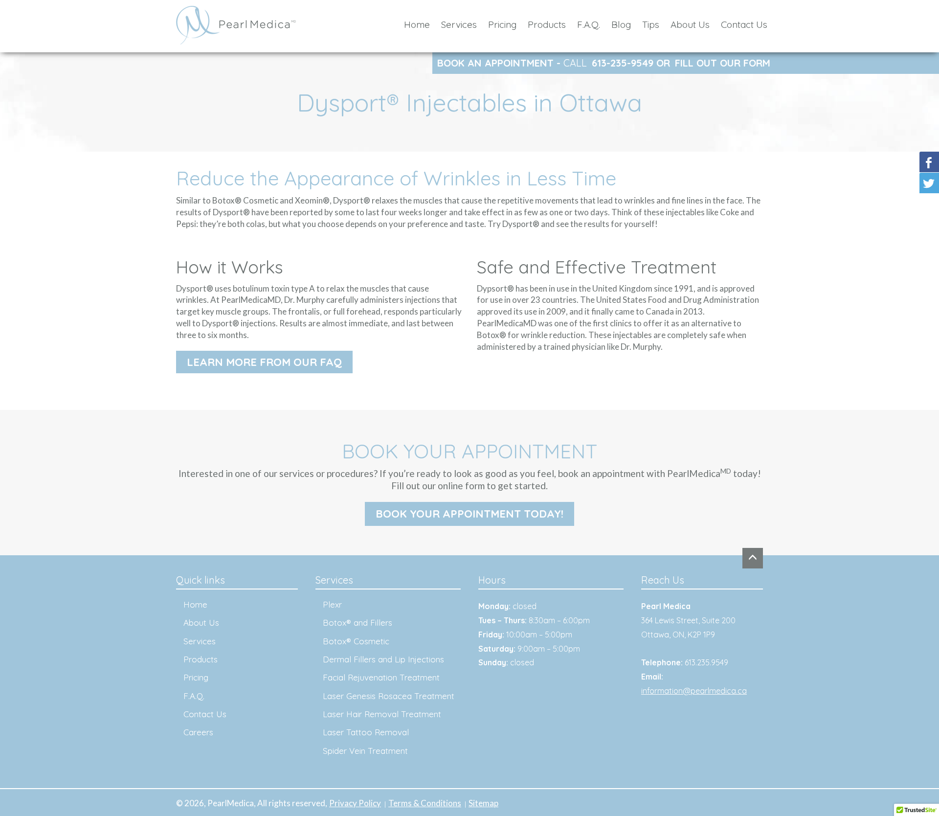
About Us (690, 24)
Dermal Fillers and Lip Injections (383, 659)
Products (547, 24)
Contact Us (744, 24)
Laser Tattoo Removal (366, 732)
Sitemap (483, 803)
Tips (650, 24)
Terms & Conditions (424, 803)
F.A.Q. (588, 24)
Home (417, 24)
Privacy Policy (355, 803)
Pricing (502, 24)
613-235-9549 (622, 63)
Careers (198, 732)
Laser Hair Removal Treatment (382, 714)
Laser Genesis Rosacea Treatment (388, 696)
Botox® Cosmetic (356, 641)
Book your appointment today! (469, 514)
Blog (621, 24)
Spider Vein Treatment (365, 751)
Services (459, 24)
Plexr (332, 604)
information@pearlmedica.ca (694, 691)
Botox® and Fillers (357, 622)
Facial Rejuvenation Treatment (381, 677)
